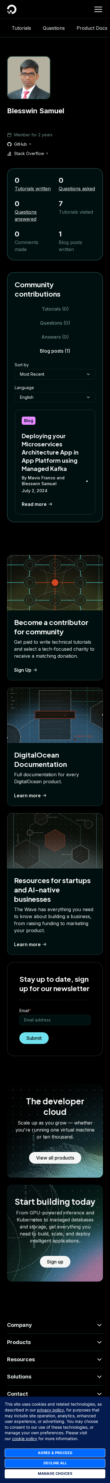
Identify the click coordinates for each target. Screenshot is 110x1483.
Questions (54, 28)
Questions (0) (55, 323)
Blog (28, 420)
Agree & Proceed (55, 1453)
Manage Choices (55, 1473)
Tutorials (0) (55, 309)
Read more (34, 504)
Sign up (55, 1262)
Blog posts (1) (55, 351)
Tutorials (21, 28)
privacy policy (50, 1409)
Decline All (55, 1463)
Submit (34, 1038)
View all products (55, 1158)
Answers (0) (55, 337)
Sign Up (22, 670)
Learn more (27, 795)
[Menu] (98, 9)
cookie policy (24, 1438)
